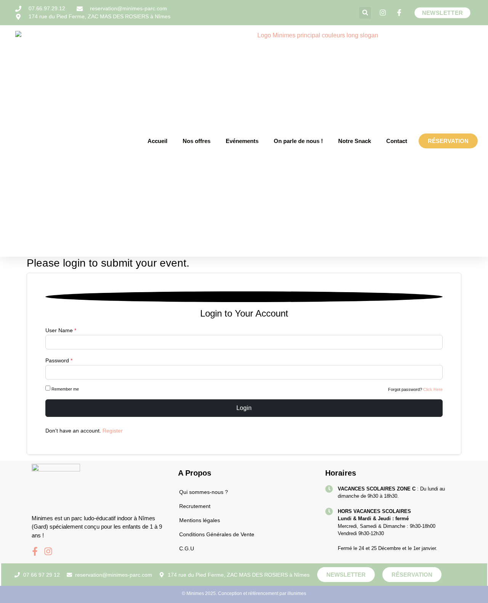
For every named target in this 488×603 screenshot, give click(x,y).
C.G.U (186, 548)
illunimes (296, 593)
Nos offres (196, 141)
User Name (60, 330)
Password (58, 360)
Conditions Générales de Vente (216, 534)
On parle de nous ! (298, 141)
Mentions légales (199, 520)
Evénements (242, 141)
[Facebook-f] (34, 551)
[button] (365, 13)
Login (244, 408)
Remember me (65, 389)
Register (113, 431)
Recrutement (194, 506)
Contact (396, 141)
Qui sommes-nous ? (203, 492)
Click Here (433, 389)
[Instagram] (48, 551)
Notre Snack (354, 141)
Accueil (157, 141)
